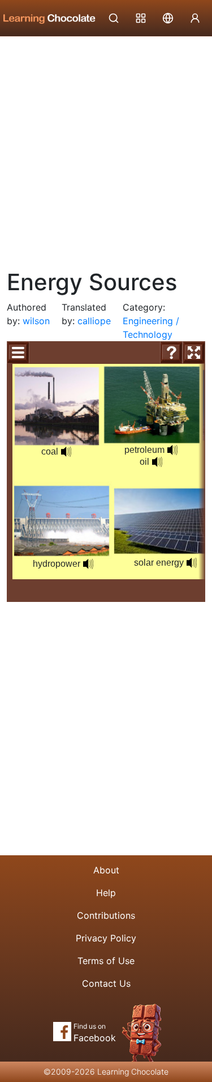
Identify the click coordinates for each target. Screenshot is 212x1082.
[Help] (171, 352)
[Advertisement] (106, 149)
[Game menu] (18, 352)
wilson (36, 320)
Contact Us (106, 983)
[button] (191, 562)
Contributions (106, 915)
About (106, 870)
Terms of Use (106, 960)
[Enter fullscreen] (194, 352)
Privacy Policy (106, 938)
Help (106, 892)
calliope (94, 320)
